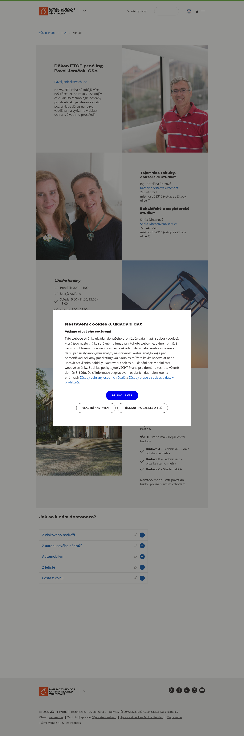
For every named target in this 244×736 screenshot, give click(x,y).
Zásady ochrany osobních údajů (103, 377)
